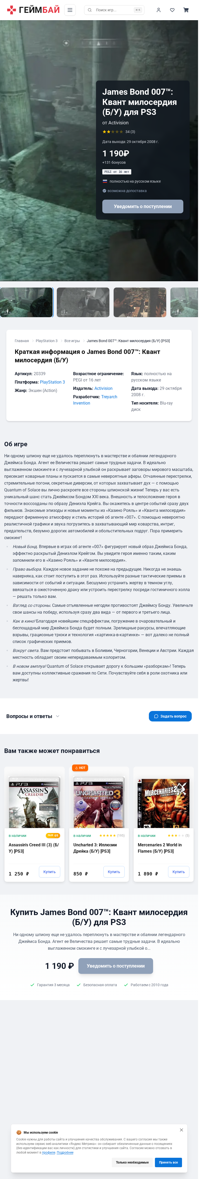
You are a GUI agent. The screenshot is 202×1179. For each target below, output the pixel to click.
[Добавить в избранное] (56, 770)
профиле (48, 1152)
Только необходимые (132, 1162)
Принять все (168, 1162)
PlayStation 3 (47, 341)
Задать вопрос (173, 716)
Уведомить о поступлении (143, 206)
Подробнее (65, 1152)
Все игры (72, 341)
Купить (49, 872)
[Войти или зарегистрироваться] (158, 10)
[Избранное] (172, 10)
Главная (22, 341)
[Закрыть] (181, 1130)
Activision (103, 388)
